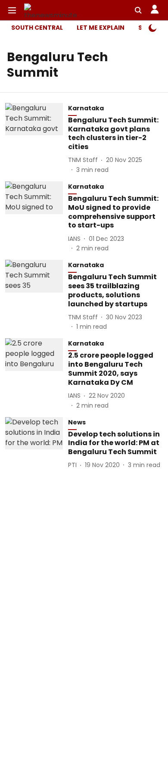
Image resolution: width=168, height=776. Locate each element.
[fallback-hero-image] (36, 139)
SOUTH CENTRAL (37, 27)
